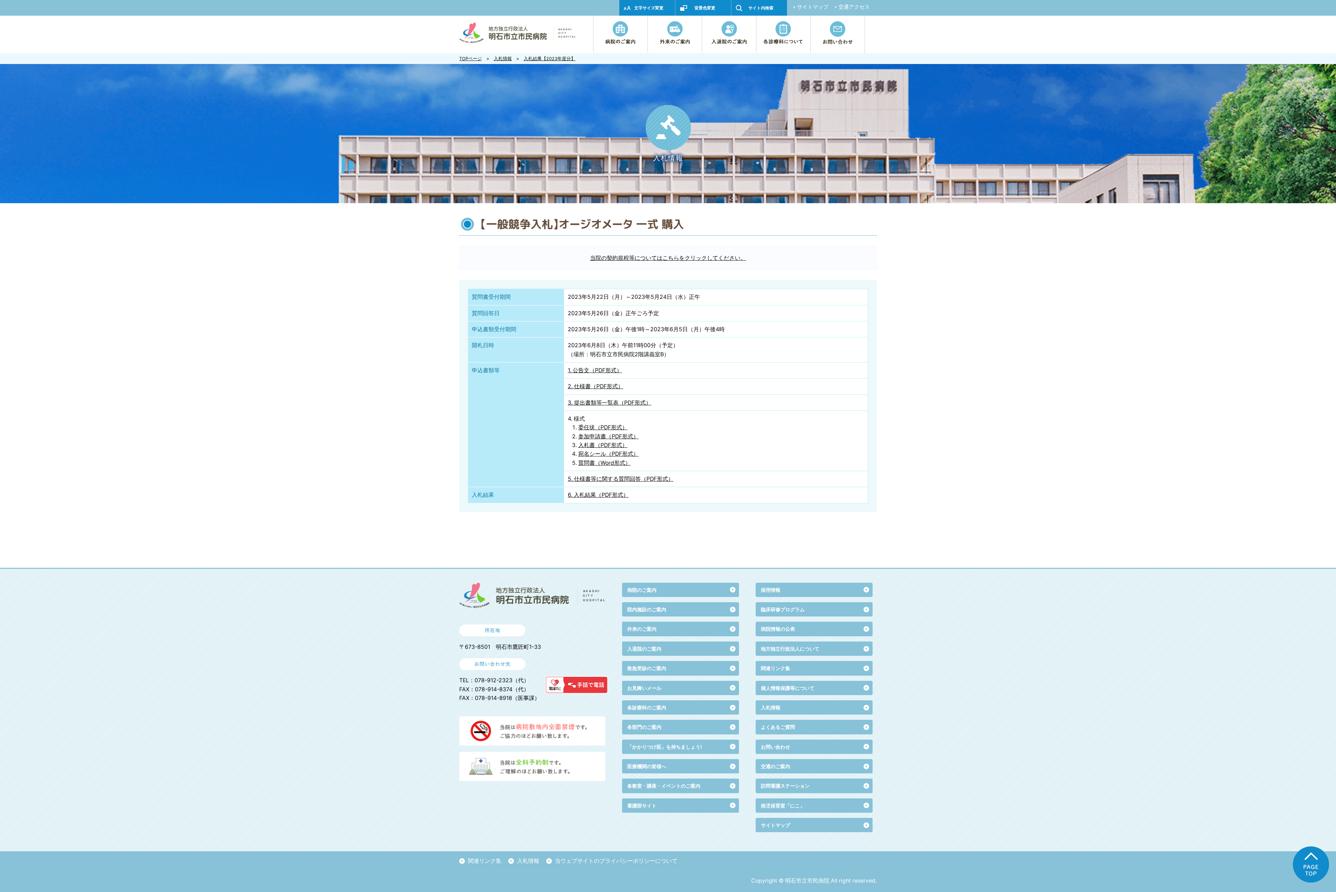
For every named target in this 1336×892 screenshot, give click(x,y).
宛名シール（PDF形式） (608, 454)
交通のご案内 (775, 766)
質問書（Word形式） (604, 463)
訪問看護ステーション (785, 786)
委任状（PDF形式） (603, 427)
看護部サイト (642, 806)
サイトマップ (812, 7)
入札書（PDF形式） (603, 445)
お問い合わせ (775, 747)
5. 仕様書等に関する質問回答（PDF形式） (621, 479)
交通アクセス (854, 7)
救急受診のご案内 (646, 668)
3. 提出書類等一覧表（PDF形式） (609, 402)
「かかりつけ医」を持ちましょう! (664, 747)
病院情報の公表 (778, 629)
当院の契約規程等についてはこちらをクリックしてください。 (668, 258)
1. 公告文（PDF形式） (595, 370)
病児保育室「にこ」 (783, 806)
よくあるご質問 (778, 727)
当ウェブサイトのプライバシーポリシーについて (616, 861)
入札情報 (503, 58)
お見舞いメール (644, 688)
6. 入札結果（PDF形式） (598, 495)
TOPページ (470, 58)
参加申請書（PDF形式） (608, 436)
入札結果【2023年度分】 (549, 58)
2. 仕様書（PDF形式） (595, 386)
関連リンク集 (775, 668)
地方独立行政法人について (790, 649)
